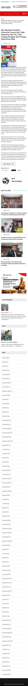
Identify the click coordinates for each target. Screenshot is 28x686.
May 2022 (4, 557)
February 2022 (5, 570)
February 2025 (5, 420)
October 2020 (5, 637)
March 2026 (5, 370)
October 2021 (5, 587)
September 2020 (6, 641)
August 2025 (5, 395)
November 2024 (5, 432)
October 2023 (5, 487)
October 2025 (5, 387)
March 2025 (5, 416)
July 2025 (4, 399)
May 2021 (4, 607)
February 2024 (5, 470)
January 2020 (5, 674)
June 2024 (4, 453)
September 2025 (6, 391)
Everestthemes (21, 684)
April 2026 (4, 366)
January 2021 (5, 624)
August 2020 (5, 645)
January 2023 (5, 524)
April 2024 (4, 462)
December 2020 (5, 628)
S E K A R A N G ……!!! (6, 312)
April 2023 (4, 512)
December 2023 (5, 478)
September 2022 (6, 541)
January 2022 (5, 574)
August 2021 (5, 595)
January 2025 (5, 424)
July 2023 (4, 499)
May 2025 (4, 407)
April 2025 (4, 412)
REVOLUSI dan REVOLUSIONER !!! (9, 342)
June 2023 (4, 503)
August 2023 (5, 495)
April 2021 (4, 612)
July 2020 (4, 649)
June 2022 (4, 553)
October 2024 (5, 437)
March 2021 (5, 616)
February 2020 (5, 670)
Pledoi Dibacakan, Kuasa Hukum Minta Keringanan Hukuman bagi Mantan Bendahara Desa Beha (13, 263)
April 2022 (4, 562)
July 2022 (4, 549)
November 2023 (5, 482)
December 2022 (5, 528)
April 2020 (4, 662)
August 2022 (5, 545)
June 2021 (4, 603)
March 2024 (5, 466)
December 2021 (5, 578)
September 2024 (6, 441)
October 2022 (5, 537)
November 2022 (5, 532)
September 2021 (6, 591)
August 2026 (5, 357)
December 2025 (5, 382)
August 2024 (5, 445)
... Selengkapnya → (5, 319)
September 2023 (6, 491)
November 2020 (5, 632)
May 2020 (4, 657)
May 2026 (4, 362)
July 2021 (4, 599)
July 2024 (4, 449)
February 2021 (5, 620)
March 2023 (5, 516)
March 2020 (5, 666)
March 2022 (5, 566)
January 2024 (5, 474)
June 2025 (4, 403)
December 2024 (5, 428)
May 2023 (4, 507)
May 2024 (4, 457)
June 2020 (4, 653)
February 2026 (5, 374)
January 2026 (5, 378)
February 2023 (5, 520)
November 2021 (5, 582)
